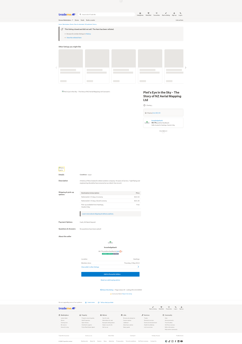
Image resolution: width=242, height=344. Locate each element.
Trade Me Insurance (64, 335)
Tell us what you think (106, 302)
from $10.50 (156, 70)
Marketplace (65, 315)
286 (117, 209)
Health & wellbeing (149, 325)
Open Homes (85, 322)
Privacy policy (119, 341)
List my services (148, 327)
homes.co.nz (88, 335)
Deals (82, 20)
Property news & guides (88, 318)
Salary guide (126, 327)
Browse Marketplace (65, 20)
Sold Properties (86, 320)
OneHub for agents (87, 325)
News (105, 341)
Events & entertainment (150, 322)
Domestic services (149, 320)
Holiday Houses (156, 335)
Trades (146, 318)
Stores (77, 20)
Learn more (91, 302)
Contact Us (153, 341)
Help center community (171, 329)
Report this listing (127, 251)
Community (168, 315)
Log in (180, 15)
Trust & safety (168, 322)
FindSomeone (179, 335)
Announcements (169, 320)
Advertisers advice (128, 325)
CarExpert (132, 335)
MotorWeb (111, 335)
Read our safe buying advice (110, 237)
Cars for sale (105, 318)
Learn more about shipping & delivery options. (98, 171)
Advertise (111, 341)
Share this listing (107, 247)
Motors (104, 315)
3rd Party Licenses (170, 325)
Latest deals (64, 318)
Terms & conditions (131, 341)
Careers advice (127, 320)
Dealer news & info (107, 325)
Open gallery (101, 120)
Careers (99, 341)
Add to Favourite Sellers (112, 232)
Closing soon (64, 322)
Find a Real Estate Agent (88, 327)
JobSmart (126, 322)
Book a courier (90, 20)
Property (84, 315)
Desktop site (84, 341)
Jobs (124, 315)
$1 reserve (64, 325)
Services (146, 315)
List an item (179, 20)
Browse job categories (129, 318)
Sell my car (105, 327)
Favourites (169, 309)
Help (166, 318)
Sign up (174, 15)
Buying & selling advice (108, 322)
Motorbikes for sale (107, 320)
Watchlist (161, 309)
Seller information (169, 327)
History (88, 34)
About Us (92, 341)
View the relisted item (74, 38)
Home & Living (65, 327)
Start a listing (153, 309)
